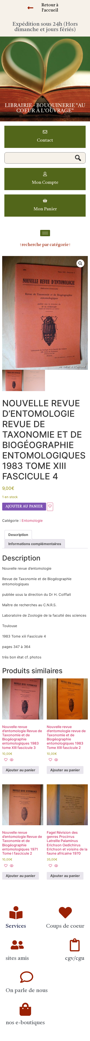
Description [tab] (18, 534)
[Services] (15, 912)
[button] (80, 263)
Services (16, 926)
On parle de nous (27, 990)
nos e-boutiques (25, 1023)
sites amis (17, 958)
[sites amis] (17, 944)
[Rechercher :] (45, 158)
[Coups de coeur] (65, 912)
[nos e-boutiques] (25, 1009)
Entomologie (32, 520)
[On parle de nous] (26, 977)
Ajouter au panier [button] (20, 770)
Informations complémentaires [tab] (34, 544)
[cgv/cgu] (74, 944)
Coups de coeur (65, 926)
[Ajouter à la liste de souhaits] (50, 507)
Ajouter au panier (24, 506)
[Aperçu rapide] (11, 760)
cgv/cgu (74, 958)
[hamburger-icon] (45, 233)
